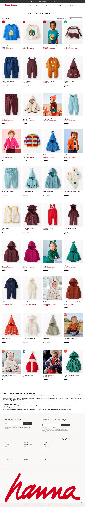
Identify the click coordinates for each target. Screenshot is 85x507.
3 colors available (26, 158)
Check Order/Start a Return (28, 444)
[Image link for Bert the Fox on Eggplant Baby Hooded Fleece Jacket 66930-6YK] (73, 68)
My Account (26, 442)
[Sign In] (78, 6)
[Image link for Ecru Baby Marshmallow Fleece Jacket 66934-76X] (32, 325)
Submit (27, 423)
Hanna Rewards (45, 442)
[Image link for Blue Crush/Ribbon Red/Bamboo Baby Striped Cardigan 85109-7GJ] (32, 141)
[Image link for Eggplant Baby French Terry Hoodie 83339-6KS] (11, 251)
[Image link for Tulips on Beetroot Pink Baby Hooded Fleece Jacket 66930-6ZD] (11, 141)
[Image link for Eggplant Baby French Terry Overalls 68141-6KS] (32, 68)
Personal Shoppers (46, 446)
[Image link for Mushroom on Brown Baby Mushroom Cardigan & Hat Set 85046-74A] (52, 104)
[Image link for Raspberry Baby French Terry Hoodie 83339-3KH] (32, 251)
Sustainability (7, 444)
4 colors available (5, 50)
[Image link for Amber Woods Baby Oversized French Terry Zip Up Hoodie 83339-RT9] (73, 288)
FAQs (25, 446)
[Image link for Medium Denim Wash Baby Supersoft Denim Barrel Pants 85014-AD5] (11, 68)
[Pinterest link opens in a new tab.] (66, 439)
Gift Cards (44, 448)
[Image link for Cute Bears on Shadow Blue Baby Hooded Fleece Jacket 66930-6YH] (52, 141)
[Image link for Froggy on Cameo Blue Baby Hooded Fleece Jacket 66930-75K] (32, 178)
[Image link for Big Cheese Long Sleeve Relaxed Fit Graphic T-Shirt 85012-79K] (11, 32)
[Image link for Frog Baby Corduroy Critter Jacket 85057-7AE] (52, 251)
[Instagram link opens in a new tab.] (69, 439)
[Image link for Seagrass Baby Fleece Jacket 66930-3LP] (52, 325)
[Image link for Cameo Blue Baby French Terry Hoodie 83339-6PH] (52, 178)
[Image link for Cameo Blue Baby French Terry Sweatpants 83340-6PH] (11, 178)
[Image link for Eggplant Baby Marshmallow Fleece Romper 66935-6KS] (73, 215)
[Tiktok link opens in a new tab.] (72, 439)
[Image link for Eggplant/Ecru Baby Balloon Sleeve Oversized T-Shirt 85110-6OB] (73, 32)
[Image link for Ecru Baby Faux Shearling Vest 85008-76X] (11, 215)
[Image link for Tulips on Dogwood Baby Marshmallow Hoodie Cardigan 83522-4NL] (73, 325)
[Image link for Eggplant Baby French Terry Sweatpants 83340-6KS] (11, 104)
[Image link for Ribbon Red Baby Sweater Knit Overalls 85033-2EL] (52, 215)
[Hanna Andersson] (16, 6)
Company (6, 442)
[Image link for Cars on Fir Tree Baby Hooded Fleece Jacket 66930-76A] (73, 251)
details (53, 1)
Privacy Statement (69, 504)
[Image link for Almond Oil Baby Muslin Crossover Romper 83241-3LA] (32, 288)
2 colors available (67, 50)
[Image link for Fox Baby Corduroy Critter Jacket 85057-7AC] (73, 141)
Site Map (44, 450)
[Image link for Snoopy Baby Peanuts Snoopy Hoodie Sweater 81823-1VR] (11, 362)
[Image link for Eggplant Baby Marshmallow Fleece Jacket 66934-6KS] (32, 215)
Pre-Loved (44, 444)
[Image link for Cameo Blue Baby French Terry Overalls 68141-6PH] (73, 104)
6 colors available (67, 85)
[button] (76, 6)
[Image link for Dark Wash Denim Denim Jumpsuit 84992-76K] (11, 288)
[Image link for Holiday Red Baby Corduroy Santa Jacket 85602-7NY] (32, 362)
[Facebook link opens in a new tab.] (63, 439)
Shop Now (49, 1)
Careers (6, 446)
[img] (32, 87)
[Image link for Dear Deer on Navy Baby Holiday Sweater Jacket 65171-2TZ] (52, 362)
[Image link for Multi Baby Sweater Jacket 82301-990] (52, 288)
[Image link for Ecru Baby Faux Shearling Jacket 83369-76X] (32, 104)
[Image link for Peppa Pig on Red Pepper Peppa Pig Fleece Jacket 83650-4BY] (11, 325)
